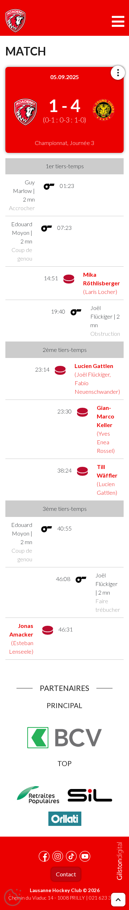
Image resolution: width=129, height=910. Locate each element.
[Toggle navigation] (118, 21)
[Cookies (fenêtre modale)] (12, 898)
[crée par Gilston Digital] (120, 861)
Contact (66, 874)
